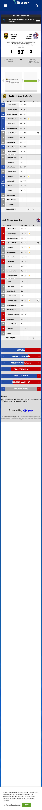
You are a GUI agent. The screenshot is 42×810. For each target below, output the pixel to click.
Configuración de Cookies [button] (12, 805)
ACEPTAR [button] (26, 805)
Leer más (6, 801)
